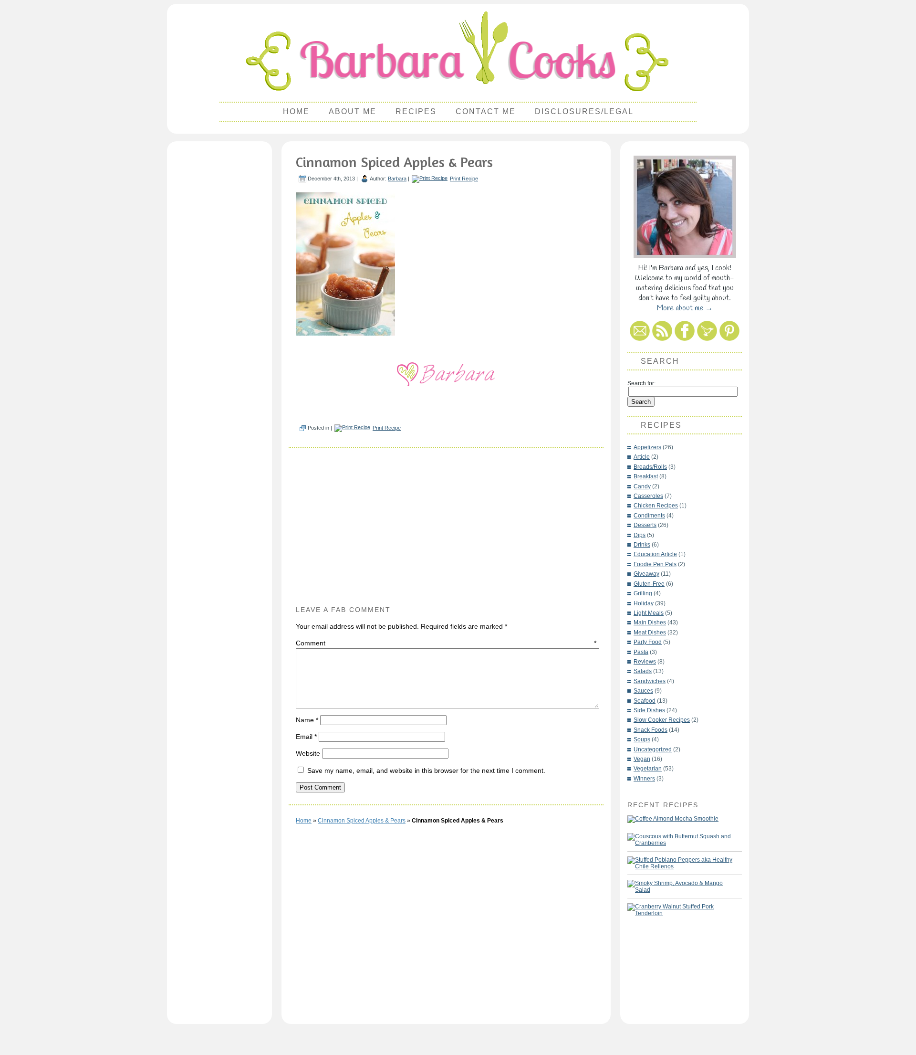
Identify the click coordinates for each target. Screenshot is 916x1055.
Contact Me (486, 111)
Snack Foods (650, 730)
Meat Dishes (650, 632)
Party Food (648, 642)
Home (296, 111)
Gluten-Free (649, 583)
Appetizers (647, 447)
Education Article (655, 554)
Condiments (649, 515)
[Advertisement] (219, 289)
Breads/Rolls (650, 467)
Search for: (641, 383)
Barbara (397, 178)
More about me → (685, 308)
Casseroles (648, 496)
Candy (642, 486)
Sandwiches (650, 681)
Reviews (645, 661)
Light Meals (649, 613)
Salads (643, 671)
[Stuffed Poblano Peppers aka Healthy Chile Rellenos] (679, 863)
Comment (446, 643)
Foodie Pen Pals (655, 564)
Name (307, 720)
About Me (352, 111)
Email (306, 736)
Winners (644, 778)
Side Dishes (649, 710)
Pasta (641, 652)
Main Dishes (650, 622)
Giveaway (646, 573)
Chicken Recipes (656, 505)
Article (642, 457)
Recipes (416, 111)
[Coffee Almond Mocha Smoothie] (672, 819)
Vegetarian (648, 768)
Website (308, 753)
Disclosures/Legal (584, 111)
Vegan (642, 759)
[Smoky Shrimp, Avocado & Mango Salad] (679, 886)
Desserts (645, 525)
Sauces (643, 690)
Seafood (645, 700)
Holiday (644, 603)
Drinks (642, 544)
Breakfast (646, 476)
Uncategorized (653, 749)
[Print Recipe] (429, 178)
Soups (642, 739)
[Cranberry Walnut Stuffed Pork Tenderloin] (679, 910)
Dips (639, 535)
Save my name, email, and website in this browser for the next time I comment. (426, 770)
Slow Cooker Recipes (662, 720)
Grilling (643, 593)
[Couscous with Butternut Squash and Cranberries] (679, 839)
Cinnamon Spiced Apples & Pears (394, 161)
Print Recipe (464, 178)
